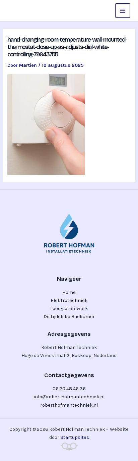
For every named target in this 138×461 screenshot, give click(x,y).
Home (69, 292)
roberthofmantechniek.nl (69, 405)
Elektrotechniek (69, 300)
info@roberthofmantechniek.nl (69, 397)
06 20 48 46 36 (69, 389)
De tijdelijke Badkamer (69, 316)
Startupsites (74, 437)
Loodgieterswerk (69, 308)
